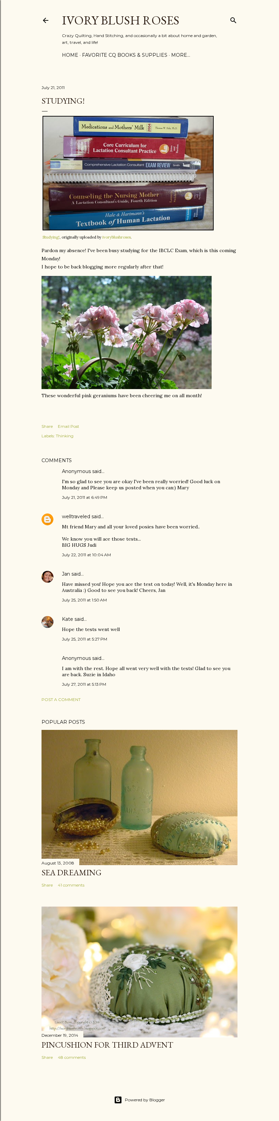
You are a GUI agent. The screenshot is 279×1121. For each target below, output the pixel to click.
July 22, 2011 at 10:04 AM (86, 554)
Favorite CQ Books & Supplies (124, 55)
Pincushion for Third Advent (107, 1044)
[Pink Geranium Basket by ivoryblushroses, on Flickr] (127, 387)
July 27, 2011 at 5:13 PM (84, 684)
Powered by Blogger (145, 1099)
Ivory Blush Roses (120, 20)
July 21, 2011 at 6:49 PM (84, 497)
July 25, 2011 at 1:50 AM (84, 599)
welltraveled (76, 516)
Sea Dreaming (71, 872)
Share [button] (47, 426)
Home (70, 55)
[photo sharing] (128, 229)
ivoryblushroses (116, 237)
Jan (66, 574)
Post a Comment (61, 699)
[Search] (233, 18)
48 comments (72, 1057)
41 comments (71, 885)
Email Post (68, 426)
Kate (67, 619)
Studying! (51, 237)
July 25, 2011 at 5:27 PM (84, 639)
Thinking (64, 435)
